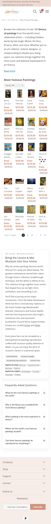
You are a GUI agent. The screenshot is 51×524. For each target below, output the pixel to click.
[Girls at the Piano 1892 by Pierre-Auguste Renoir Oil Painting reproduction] (43, 209)
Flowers (18, 374)
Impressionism (34, 365)
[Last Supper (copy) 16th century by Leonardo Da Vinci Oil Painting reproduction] (20, 181)
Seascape (9, 374)
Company (8, 462)
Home (3, 20)
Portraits (35, 371)
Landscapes (26, 371)
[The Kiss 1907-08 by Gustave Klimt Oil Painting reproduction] (20, 122)
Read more (9, 71)
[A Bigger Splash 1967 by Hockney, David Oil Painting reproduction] (8, 147)
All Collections (13, 20)
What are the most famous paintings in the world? (25, 394)
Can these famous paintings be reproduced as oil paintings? (25, 442)
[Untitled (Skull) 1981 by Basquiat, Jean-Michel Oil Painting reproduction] (31, 122)
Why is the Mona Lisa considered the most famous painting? (25, 406)
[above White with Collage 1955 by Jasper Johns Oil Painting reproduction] (8, 122)
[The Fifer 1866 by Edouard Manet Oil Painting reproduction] (20, 94)
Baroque (8, 368)
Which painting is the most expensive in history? (25, 418)
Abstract (22, 365)
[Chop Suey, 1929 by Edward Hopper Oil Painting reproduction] (43, 94)
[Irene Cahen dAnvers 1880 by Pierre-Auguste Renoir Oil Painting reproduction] (31, 94)
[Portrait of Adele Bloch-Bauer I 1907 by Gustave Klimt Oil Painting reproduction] (31, 209)
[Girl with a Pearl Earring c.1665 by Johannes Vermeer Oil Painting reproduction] (20, 147)
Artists (27, 325)
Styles (37, 325)
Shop (5, 469)
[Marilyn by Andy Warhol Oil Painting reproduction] (43, 122)
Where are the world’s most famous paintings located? (25, 430)
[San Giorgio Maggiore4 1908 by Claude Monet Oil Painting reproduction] (8, 209)
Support (7, 476)
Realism (17, 368)
